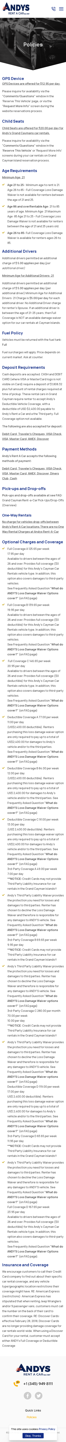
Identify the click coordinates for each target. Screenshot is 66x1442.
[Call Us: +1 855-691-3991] (53, 8)
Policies (32, 1417)
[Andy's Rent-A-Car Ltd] (16, 14)
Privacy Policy (47, 1429)
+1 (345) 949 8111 (38, 1383)
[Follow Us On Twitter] (38, 1395)
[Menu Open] (61, 8)
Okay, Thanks (33, 1435)
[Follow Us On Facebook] (27, 1395)
